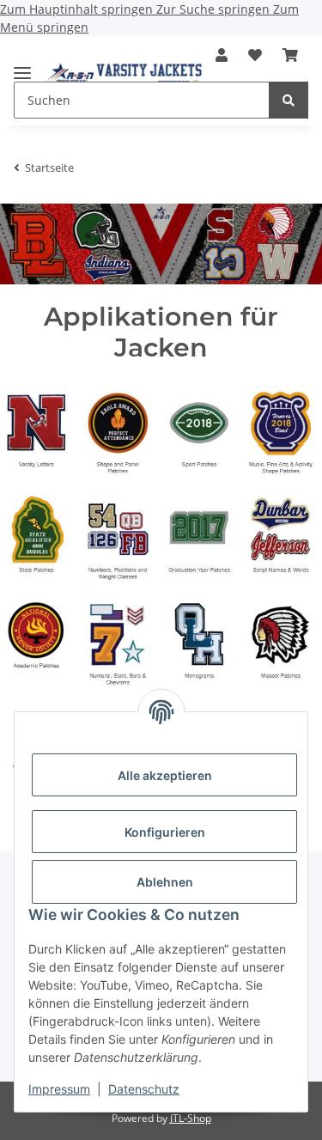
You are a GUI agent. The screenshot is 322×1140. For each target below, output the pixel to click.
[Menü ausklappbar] (22, 65)
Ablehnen (165, 882)
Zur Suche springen (214, 9)
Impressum (59, 1089)
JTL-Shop (190, 1118)
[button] (221, 55)
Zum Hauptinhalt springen (78, 9)
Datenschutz (143, 1089)
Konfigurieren (165, 832)
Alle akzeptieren (165, 775)
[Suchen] (288, 100)
